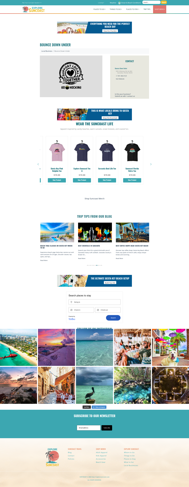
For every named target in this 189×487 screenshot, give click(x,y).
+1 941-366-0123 (121, 76)
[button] (151, 164)
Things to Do (129, 456)
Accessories (101, 459)
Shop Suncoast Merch (94, 198)
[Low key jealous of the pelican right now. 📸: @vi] (94, 385)
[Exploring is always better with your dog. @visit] (170, 347)
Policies (71, 459)
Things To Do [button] (115, 9)
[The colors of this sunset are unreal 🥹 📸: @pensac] (56, 347)
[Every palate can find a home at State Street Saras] (56, 385)
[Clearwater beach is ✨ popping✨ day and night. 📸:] (18, 385)
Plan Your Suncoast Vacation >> (32, 3)
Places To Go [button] (99, 9)
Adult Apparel (101, 452)
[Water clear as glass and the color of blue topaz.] (132, 385)
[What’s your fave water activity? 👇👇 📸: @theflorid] (94, 347)
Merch (160, 9)
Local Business (46, 51)
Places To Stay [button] (132, 9)
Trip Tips (147, 9)
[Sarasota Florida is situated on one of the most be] (18, 347)
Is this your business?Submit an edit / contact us (125, 95)
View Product (57, 180)
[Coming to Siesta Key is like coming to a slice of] (132, 347)
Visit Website (120, 79)
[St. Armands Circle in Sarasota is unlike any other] (170, 385)
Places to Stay (130, 459)
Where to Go (129, 452)
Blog (70, 452)
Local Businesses (131, 465)
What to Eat (129, 462)
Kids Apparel (101, 456)
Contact (101, 3)
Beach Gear (101, 462)
